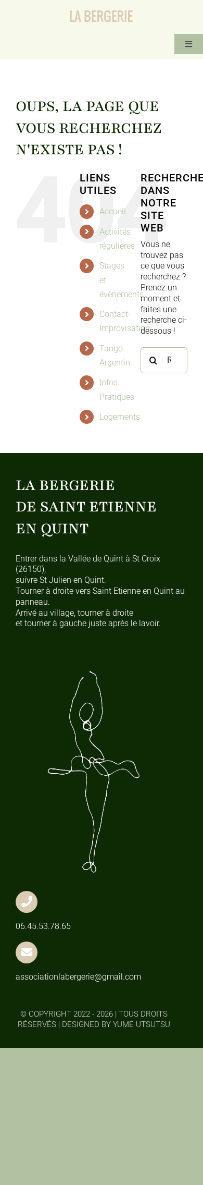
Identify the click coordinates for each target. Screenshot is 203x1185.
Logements (119, 417)
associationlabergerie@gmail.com (78, 977)
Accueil (112, 211)
